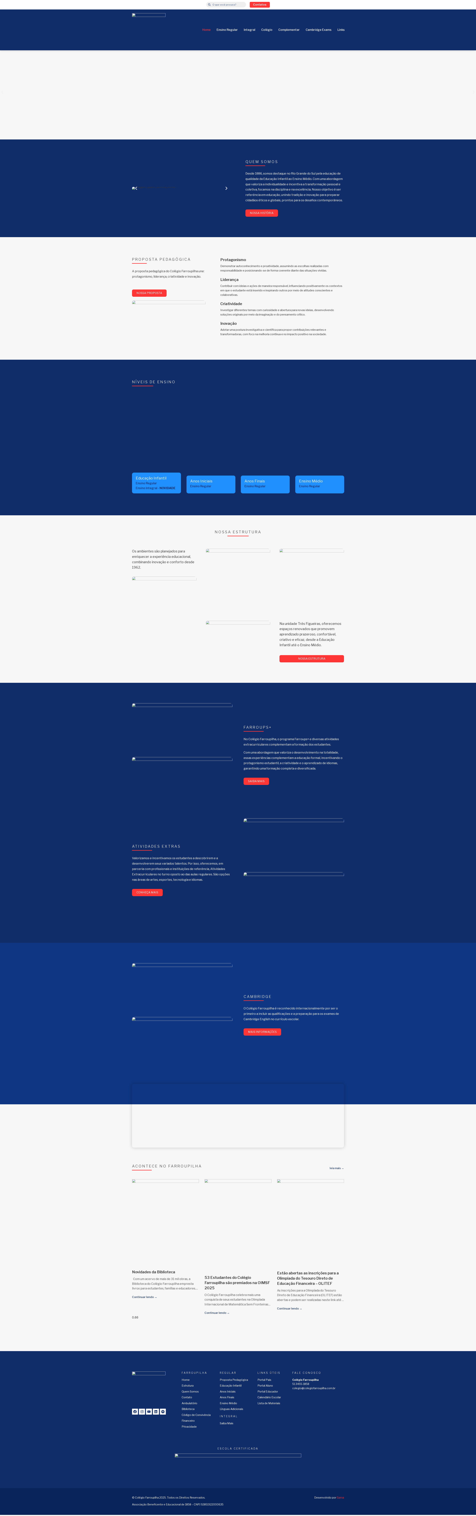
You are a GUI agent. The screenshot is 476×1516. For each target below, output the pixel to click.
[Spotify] (163, 1412)
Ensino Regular (227, 30)
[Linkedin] (156, 1412)
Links (341, 30)
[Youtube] (149, 1412)
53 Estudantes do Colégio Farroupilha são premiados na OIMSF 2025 (237, 1282)
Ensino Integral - (155, 488)
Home (206, 30)
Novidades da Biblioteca (153, 1272)
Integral (249, 30)
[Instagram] (142, 1412)
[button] (2, 92)
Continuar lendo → (144, 1297)
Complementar (289, 30)
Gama (340, 1497)
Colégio (266, 30)
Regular (228, 1372)
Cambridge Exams (319, 30)
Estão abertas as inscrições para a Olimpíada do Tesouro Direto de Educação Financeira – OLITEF (308, 1278)
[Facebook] (135, 1412)
